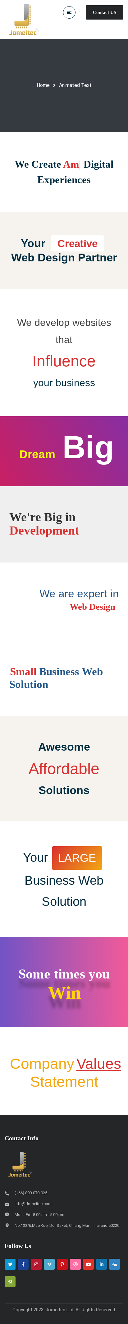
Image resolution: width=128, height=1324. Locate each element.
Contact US (104, 12)
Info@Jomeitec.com (33, 1190)
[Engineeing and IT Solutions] (24, 19)
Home (43, 85)
